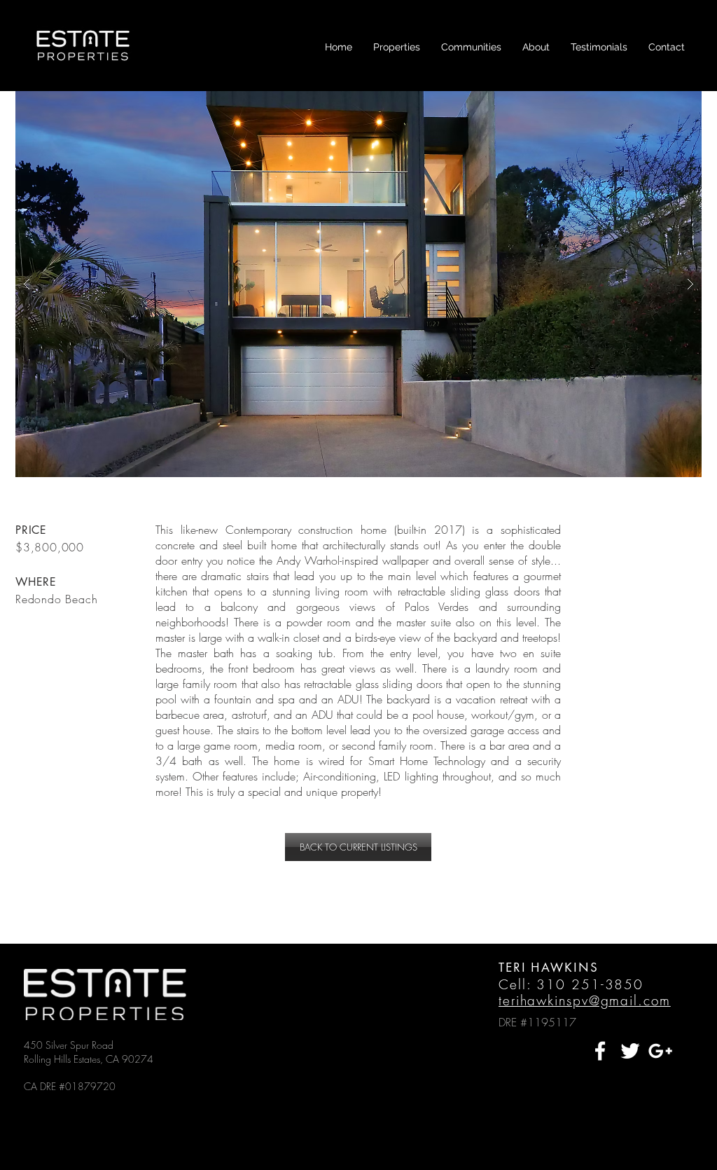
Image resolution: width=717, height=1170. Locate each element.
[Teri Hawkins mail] (660, 1051)
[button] (397, 47)
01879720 (90, 1086)
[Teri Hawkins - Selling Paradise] (600, 1051)
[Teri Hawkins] (630, 1051)
